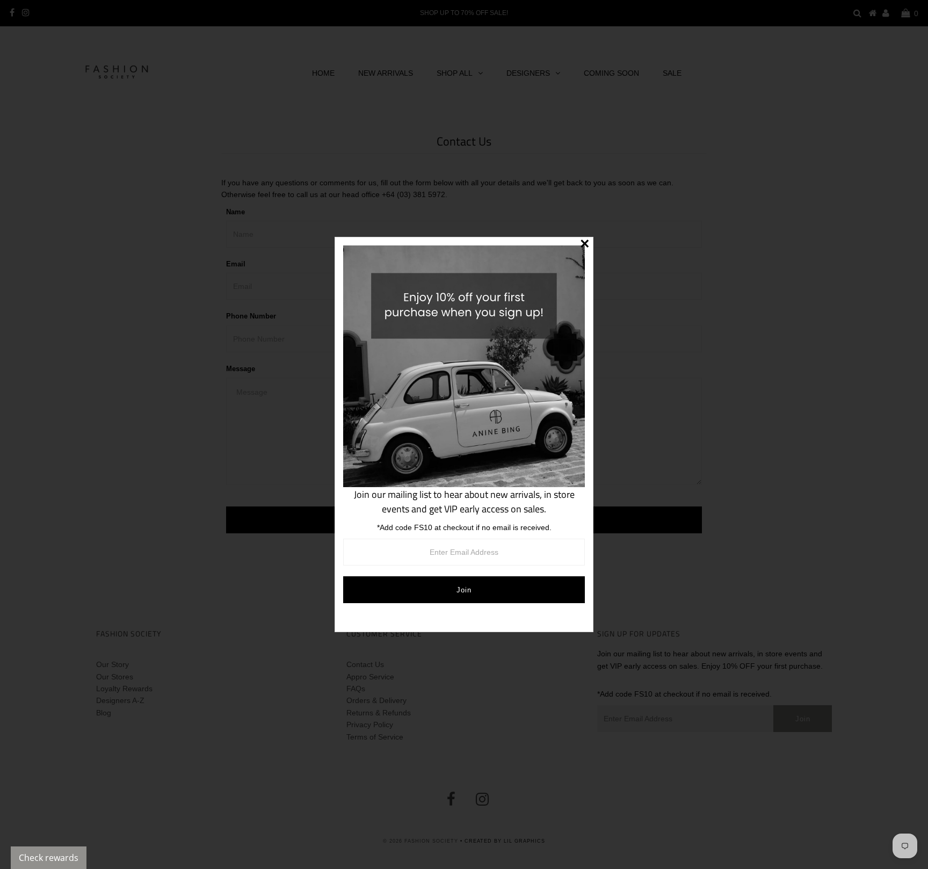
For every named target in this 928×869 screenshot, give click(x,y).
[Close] (585, 245)
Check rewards (48, 858)
